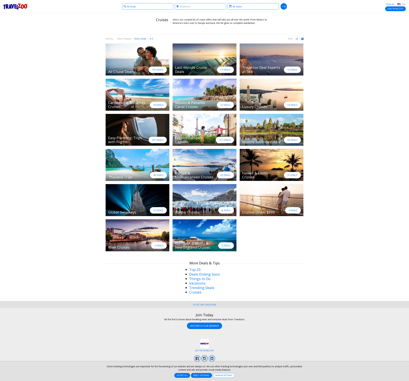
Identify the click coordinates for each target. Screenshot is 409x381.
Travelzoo (15, 6)
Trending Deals (201, 287)
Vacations (197, 283)
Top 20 (195, 269)
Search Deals (284, 6)
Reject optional (201, 375)
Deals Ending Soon (204, 274)
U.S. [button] (403, 4)
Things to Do (200, 278)
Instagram (204, 358)
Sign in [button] (390, 4)
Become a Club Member (204, 325)
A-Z (151, 38)
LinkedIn (212, 358)
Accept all (182, 375)
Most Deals (140, 38)
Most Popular (124, 38)
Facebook (197, 358)
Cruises (195, 292)
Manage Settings (223, 375)
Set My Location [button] (206, 304)
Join (395, 8)
